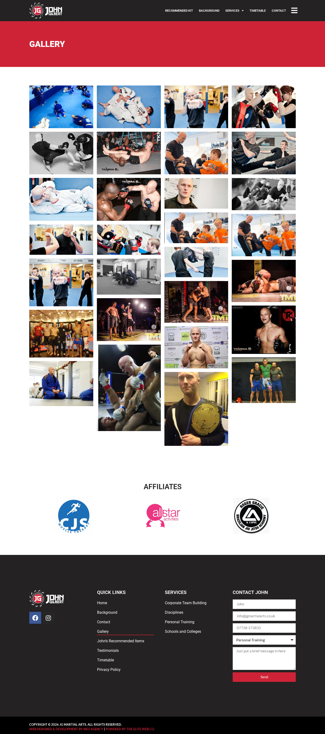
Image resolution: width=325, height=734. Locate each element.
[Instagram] (48, 618)
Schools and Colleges (183, 631)
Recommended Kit (179, 10)
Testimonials (108, 650)
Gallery (103, 631)
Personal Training (179, 622)
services (232, 10)
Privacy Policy (109, 669)
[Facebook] (35, 618)
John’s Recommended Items (120, 641)
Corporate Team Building (186, 603)
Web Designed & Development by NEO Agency (66, 729)
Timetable (258, 10)
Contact (279, 10)
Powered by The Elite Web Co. (130, 729)
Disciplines (174, 612)
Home (102, 603)
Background (209, 10)
